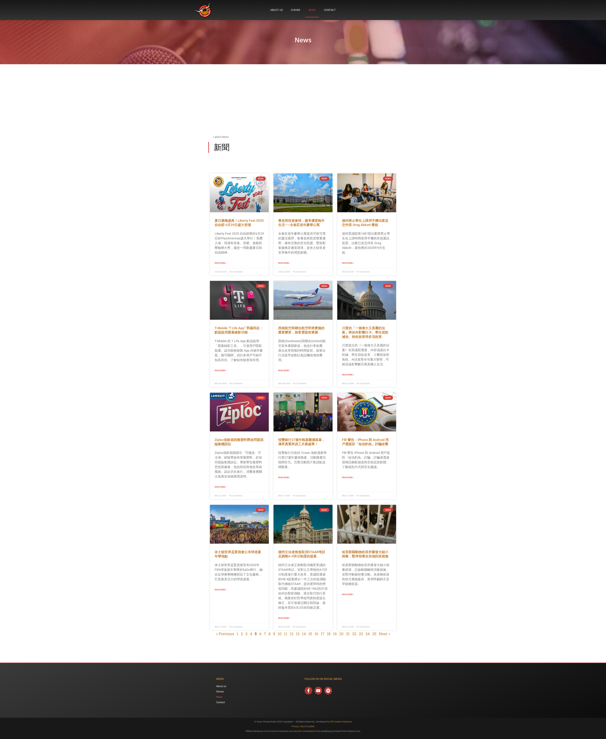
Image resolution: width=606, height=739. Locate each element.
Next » (384, 633)
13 (298, 633)
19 (335, 633)
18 (328, 633)
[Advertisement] (303, 100)
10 (280, 633)
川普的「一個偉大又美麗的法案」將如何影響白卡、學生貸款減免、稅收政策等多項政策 (365, 332)
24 (367, 633)
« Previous (225, 633)
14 (304, 633)
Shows (295, 10)
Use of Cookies (307, 726)
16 (316, 633)
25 (374, 633)
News (312, 10)
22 (354, 633)
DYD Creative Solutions (341, 721)
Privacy (295, 726)
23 (361, 633)
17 (322, 633)
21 (348, 633)
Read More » (221, 263)
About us (276, 10)
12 (291, 633)
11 (285, 633)
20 (341, 633)
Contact (330, 10)
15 (310, 633)
